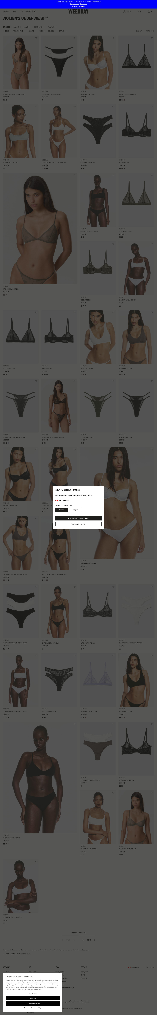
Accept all (33, 998)
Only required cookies (33, 1003)
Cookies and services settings (33, 1008)
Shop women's (74, 4)
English (75, 510)
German (62, 510)
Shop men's (83, 4)
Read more (33, 994)
